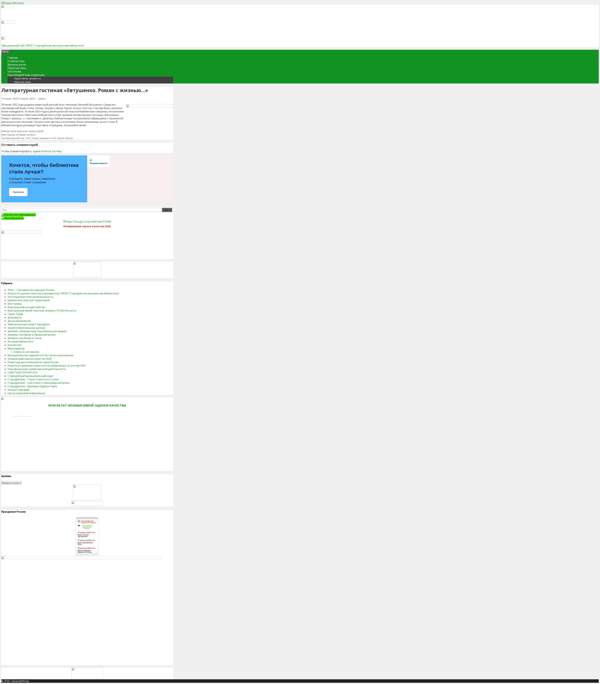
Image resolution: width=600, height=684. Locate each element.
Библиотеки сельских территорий (22, 131)
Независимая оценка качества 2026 (29, 358)
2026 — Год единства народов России (31, 290)
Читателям (14, 71)
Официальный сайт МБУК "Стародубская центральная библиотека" (42, 45)
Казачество (15, 345)
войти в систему (51, 151)
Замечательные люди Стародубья (29, 324)
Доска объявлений (19, 321)
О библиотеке (16, 61)
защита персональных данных (26, 327)
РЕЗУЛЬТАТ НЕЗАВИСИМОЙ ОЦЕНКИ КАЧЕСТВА (87, 405)
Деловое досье (17, 64)
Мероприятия (16, 348)
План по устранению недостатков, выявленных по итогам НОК (46, 365)
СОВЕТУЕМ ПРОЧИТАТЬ (23, 372)
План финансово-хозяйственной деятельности (36, 369)
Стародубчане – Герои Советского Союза (33, 379)
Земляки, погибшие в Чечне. (25, 338)
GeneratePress (20, 681)
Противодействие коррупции (26, 75)
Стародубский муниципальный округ (30, 376)
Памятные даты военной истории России (33, 362)
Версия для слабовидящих (20, 214)
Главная (13, 57)
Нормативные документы (27, 78)
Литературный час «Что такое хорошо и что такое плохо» (37, 138)
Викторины (15, 303)
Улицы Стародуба (18, 389)
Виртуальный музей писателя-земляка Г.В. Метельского (42, 310)
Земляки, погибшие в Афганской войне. (32, 334)
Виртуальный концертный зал (26, 307)
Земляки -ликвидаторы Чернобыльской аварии (37, 331)
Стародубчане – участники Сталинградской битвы (39, 383)
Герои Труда (15, 314)
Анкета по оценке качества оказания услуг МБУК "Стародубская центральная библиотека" (63, 293)
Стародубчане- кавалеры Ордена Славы (32, 386)
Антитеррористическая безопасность (31, 297)
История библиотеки (20, 341)
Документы (15, 317)
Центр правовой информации (26, 393)
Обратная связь (17, 68)
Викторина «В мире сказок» (18, 134)
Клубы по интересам (26, 352)
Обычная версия (14, 218)
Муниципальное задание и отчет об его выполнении (40, 355)
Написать (18, 192)
